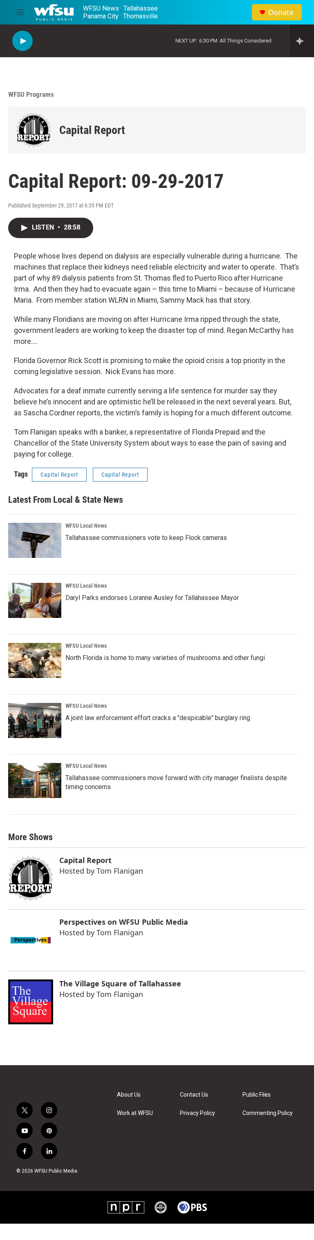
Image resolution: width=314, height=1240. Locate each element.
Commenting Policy (267, 1113)
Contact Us (194, 1095)
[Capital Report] (33, 130)
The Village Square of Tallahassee (120, 983)
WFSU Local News (86, 525)
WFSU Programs (31, 94)
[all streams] (302, 41)
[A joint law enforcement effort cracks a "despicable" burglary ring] (34, 720)
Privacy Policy (197, 1113)
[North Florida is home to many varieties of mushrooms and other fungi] (34, 660)
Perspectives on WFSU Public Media (123, 922)
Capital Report (92, 130)
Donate (281, 12)
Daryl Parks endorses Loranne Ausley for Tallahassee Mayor (152, 598)
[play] (22, 41)
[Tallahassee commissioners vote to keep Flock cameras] (34, 540)
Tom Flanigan (119, 871)
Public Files (256, 1095)
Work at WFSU (135, 1113)
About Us (129, 1095)
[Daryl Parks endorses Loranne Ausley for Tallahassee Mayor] (34, 600)
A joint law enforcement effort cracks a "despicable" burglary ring (157, 718)
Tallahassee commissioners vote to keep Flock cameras (146, 538)
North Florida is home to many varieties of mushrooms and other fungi (165, 658)
